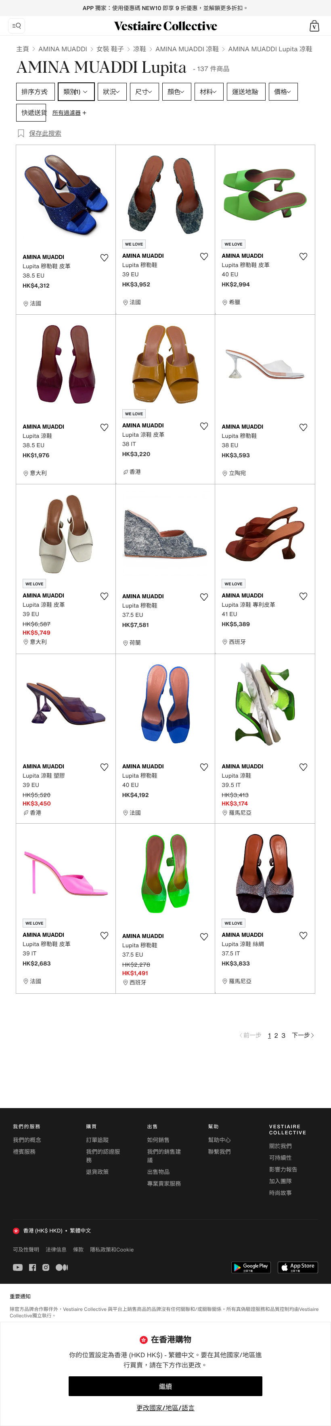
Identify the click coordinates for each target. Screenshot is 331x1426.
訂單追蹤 (97, 1140)
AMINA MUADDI (62, 49)
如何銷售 (158, 1140)
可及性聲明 (26, 1250)
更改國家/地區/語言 (165, 1408)
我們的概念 (27, 1140)
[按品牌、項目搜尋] (16, 26)
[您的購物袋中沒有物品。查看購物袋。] (314, 26)
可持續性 (280, 1158)
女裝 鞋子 (110, 49)
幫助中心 (219, 1140)
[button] (314, 26)
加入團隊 (280, 1181)
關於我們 (280, 1146)
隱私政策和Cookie (112, 1249)
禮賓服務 (24, 1152)
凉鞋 (139, 49)
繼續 (165, 1386)
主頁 (22, 49)
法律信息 (56, 1249)
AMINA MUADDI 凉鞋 (187, 49)
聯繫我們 (219, 1152)
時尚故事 (280, 1193)
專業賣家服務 (164, 1184)
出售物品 (158, 1172)
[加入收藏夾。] (104, 258)
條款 (78, 1249)
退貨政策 (97, 1172)
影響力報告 (283, 1169)
